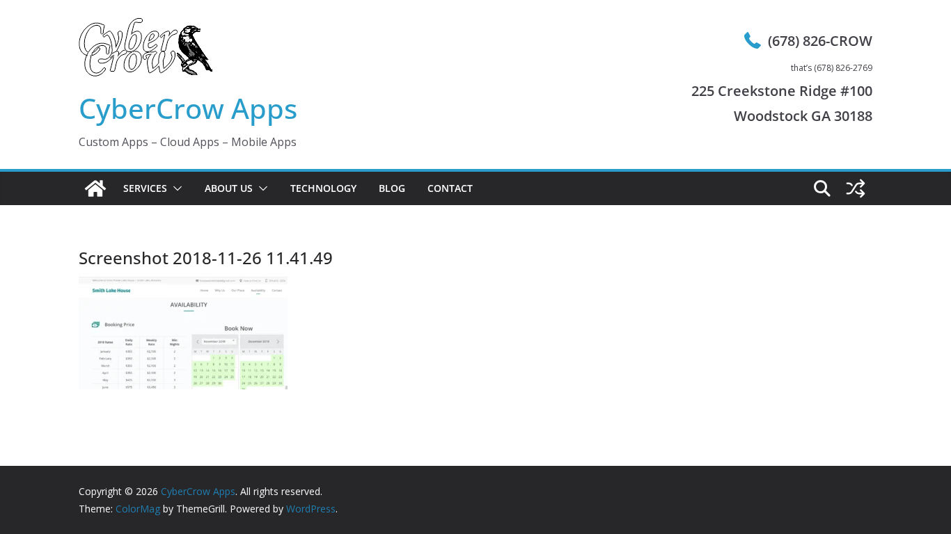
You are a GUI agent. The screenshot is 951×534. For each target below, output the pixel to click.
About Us (229, 188)
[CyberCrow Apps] (95, 188)
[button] (174, 188)
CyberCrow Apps (188, 108)
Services (145, 188)
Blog (392, 188)
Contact (450, 188)
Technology (323, 188)
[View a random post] (855, 188)
